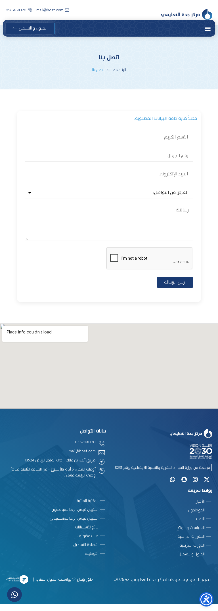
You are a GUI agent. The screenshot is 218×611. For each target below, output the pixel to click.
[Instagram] (195, 479)
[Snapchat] (184, 479)
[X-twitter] (206, 479)
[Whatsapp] (172, 479)
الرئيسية (119, 69)
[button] (207, 28)
